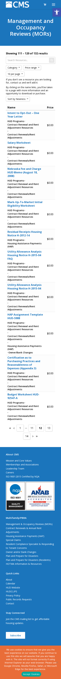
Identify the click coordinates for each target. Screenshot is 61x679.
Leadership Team (15, 468)
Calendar (10, 583)
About (9, 579)
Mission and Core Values (19, 460)
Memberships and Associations (22, 464)
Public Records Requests (19, 599)
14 (26, 436)
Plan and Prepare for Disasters (22, 555)
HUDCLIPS (11, 591)
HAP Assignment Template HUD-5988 (25, 316)
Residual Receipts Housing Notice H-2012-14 (24, 233)
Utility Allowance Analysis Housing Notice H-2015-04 (24, 286)
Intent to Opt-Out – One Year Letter (23, 114)
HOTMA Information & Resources (24, 563)
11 (31, 428)
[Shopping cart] (44, 4)
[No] (57, 662)
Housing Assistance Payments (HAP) (25, 536)
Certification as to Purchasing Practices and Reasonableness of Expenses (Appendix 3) (23, 363)
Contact (10, 603)
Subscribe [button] (15, 635)
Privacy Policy (13, 595)
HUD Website (13, 587)
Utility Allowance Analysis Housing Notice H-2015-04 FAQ (24, 255)
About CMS (12, 454)
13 (48, 428)
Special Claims (13, 540)
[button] (57, 12)
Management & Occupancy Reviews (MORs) (29, 524)
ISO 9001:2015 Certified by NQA (22, 476)
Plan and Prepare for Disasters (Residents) (28, 559)
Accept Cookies (31, 674)
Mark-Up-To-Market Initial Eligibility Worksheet (24, 203)
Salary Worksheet (19, 142)
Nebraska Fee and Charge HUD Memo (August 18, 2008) (24, 172)
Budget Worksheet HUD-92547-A (23, 396)
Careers (10, 472)
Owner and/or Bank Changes (21, 552)
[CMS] (17, 4)
